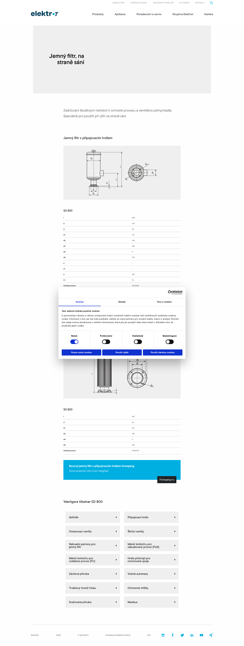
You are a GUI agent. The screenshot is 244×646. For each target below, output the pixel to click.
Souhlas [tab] (80, 301)
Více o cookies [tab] (164, 301)
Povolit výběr (122, 352)
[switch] (106, 341)
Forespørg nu (167, 479)
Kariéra (208, 14)
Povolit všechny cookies (163, 352)
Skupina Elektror (182, 14)
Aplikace (120, 14)
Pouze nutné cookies (81, 352)
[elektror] (44, 13)
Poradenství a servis (149, 14)
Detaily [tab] (122, 301)
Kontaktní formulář (163, 2)
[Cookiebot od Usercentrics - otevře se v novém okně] (170, 292)
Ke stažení (184, 2)
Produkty (98, 14)
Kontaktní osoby (139, 2)
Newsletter (119, 2)
